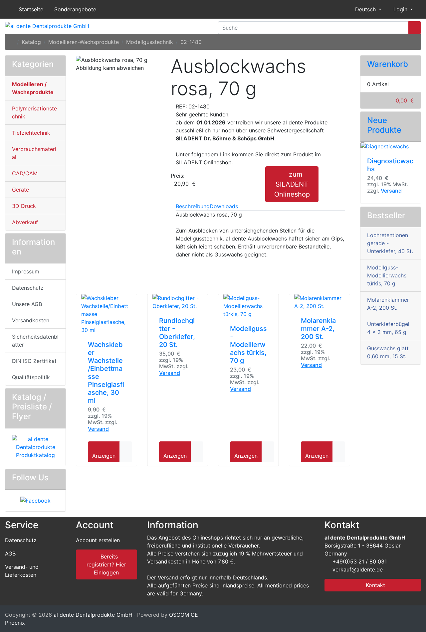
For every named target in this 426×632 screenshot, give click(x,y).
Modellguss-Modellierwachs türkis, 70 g (248, 345)
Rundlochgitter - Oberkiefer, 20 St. (177, 333)
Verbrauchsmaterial (34, 153)
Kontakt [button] (374, 585)
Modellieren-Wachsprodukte (83, 42)
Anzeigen (103, 455)
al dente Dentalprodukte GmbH (93, 614)
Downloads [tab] (224, 206)
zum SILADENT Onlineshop (292, 184)
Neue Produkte (384, 125)
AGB (10, 553)
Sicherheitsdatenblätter (35, 340)
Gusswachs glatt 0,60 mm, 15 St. (388, 352)
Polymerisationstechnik (34, 112)
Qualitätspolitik (31, 377)
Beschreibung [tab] (193, 206)
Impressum (25, 271)
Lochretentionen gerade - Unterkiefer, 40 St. (390, 243)
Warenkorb (387, 64)
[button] (365, 9)
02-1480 (191, 42)
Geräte (20, 189)
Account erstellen (98, 540)
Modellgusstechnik (149, 42)
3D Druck (24, 206)
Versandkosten (30, 320)
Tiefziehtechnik (31, 132)
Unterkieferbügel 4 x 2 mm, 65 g (388, 328)
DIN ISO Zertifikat (34, 361)
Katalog (31, 42)
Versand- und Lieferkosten (22, 570)
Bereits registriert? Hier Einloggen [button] (106, 564)
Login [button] (400, 9)
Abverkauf (25, 222)
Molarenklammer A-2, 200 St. (318, 329)
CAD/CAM (25, 173)
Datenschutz (28, 287)
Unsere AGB (27, 304)
